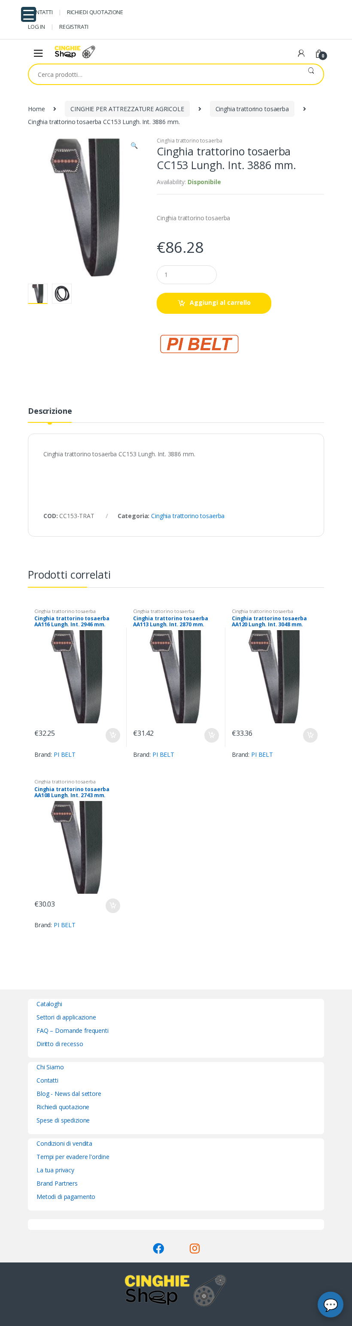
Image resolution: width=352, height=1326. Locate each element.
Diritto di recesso (59, 1044)
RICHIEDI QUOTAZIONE (95, 12)
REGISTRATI (73, 26)
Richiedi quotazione (62, 1107)
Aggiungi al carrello (220, 302)
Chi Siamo (50, 1067)
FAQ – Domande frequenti (72, 1030)
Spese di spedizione (63, 1120)
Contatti (47, 1080)
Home (36, 109)
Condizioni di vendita (64, 1143)
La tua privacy (55, 1170)
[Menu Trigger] (28, 14)
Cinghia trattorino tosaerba (252, 109)
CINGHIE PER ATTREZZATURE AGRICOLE (127, 109)
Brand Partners (57, 1183)
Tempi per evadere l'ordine (72, 1157)
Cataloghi (49, 1004)
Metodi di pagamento (65, 1196)
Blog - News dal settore (68, 1093)
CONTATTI (40, 12)
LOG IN (36, 26)
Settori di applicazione (66, 1017)
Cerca (311, 74)
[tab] (50, 414)
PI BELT (65, 754)
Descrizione (50, 411)
